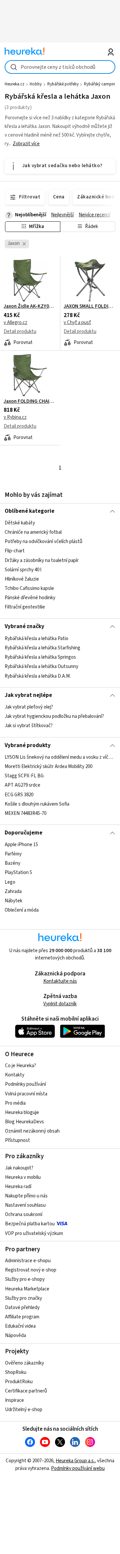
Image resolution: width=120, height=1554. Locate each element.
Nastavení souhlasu (25, 1205)
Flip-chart (15, 550)
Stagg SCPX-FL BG (24, 775)
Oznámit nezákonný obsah (32, 1131)
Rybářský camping (100, 84)
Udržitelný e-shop (23, 1409)
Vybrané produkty (28, 745)
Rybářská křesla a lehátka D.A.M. (38, 675)
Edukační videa (20, 1326)
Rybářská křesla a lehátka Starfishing (42, 647)
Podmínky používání (25, 1084)
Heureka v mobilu (23, 1177)
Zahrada (13, 891)
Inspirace (14, 1400)
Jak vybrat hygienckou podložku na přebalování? (54, 716)
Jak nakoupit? (19, 1168)
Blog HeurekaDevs (24, 1121)
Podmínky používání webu (78, 1468)
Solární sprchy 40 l (23, 569)
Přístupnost (17, 1140)
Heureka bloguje (22, 1112)
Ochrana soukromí (23, 1214)
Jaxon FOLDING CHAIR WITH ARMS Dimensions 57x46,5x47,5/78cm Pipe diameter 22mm (30, 401)
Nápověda (15, 1335)
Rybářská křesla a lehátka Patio (36, 638)
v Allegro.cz (15, 322)
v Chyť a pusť (77, 322)
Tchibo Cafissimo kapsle (29, 588)
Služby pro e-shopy (25, 1279)
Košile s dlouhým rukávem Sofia (37, 804)
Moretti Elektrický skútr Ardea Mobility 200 (48, 766)
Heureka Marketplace (27, 1288)
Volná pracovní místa (26, 1093)
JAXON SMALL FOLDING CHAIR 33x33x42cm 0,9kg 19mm (90, 306)
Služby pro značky (23, 1298)
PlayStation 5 (18, 872)
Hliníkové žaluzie (22, 579)
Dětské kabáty (20, 522)
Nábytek (13, 900)
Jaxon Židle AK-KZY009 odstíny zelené (30, 306)
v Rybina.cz (15, 417)
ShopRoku (15, 1372)
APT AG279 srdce (22, 785)
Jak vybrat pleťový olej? (29, 707)
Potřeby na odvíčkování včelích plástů (43, 541)
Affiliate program (22, 1316)
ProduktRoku (19, 1381)
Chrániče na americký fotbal (33, 532)
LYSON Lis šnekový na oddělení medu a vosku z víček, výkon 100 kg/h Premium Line (60, 757)
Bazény (12, 863)
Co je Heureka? (20, 1065)
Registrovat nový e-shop (30, 1270)
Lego (10, 881)
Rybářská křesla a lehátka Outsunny (41, 666)
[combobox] (60, 67)
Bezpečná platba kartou (30, 1223)
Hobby (36, 84)
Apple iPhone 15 (21, 844)
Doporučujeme (23, 833)
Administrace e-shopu (28, 1260)
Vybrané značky (24, 626)
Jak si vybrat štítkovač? (29, 725)
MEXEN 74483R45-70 (25, 813)
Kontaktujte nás (60, 981)
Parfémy (13, 853)
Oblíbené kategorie (29, 511)
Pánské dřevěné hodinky (30, 597)
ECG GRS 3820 (19, 794)
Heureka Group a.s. (75, 1460)
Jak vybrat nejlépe (28, 695)
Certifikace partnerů (26, 1391)
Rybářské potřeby (63, 84)
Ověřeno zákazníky (24, 1363)
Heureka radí (18, 1186)
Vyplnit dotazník (60, 1003)
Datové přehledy (22, 1307)
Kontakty (14, 1074)
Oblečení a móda (22, 910)
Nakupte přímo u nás (26, 1195)
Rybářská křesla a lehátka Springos (40, 657)
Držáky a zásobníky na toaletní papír (42, 560)
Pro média (15, 1103)
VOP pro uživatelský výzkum (34, 1233)
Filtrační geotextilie (25, 607)
